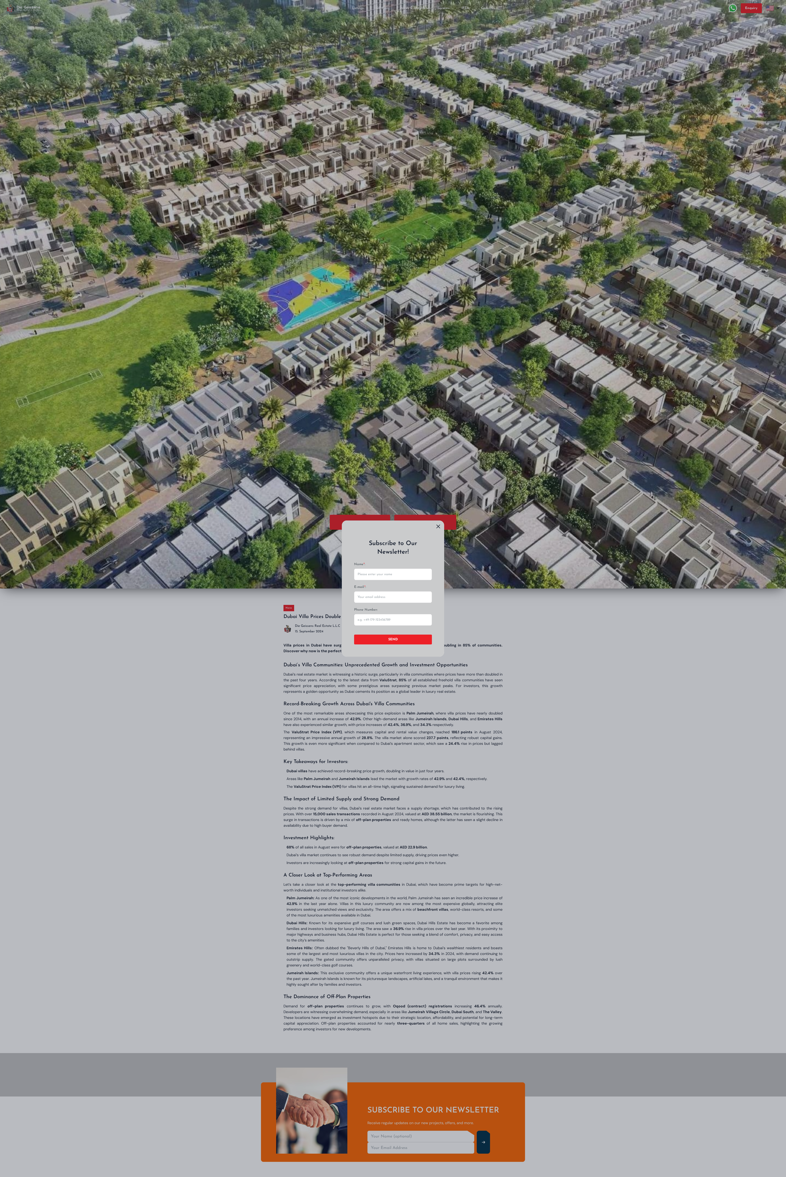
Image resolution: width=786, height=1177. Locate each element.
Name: (359, 564)
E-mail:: (360, 587)
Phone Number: (366, 609)
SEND (393, 639)
